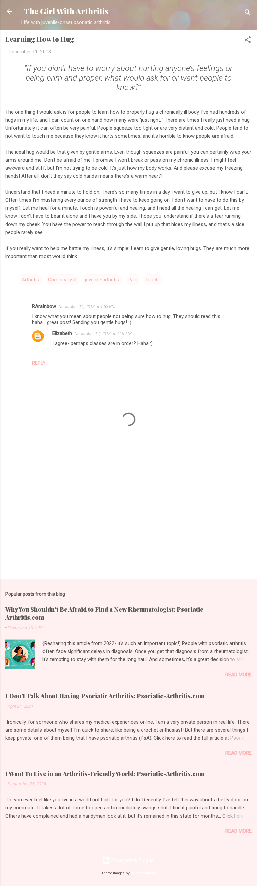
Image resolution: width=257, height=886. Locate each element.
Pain (132, 280)
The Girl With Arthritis (66, 11)
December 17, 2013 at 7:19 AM (103, 333)
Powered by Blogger (132, 860)
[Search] (248, 13)
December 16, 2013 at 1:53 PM (87, 306)
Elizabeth (62, 333)
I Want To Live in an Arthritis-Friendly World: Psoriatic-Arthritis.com (105, 774)
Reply (39, 363)
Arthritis (30, 280)
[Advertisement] (128, 521)
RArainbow (44, 306)
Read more (238, 675)
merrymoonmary (143, 873)
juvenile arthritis (102, 280)
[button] (248, 41)
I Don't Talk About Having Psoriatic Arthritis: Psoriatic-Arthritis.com (105, 696)
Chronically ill (62, 280)
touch (152, 280)
